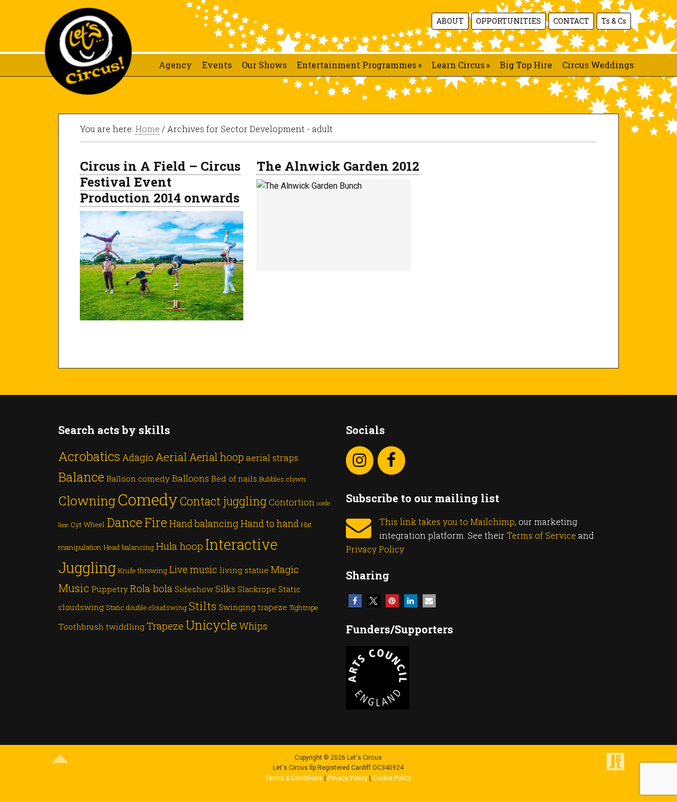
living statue (244, 570)
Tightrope (303, 607)
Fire (155, 522)
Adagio (137, 457)
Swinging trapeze (252, 607)
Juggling (87, 567)
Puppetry (110, 589)
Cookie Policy (391, 778)
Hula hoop (179, 545)
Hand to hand (270, 523)
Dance (124, 522)
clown (296, 479)
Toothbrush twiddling (101, 626)
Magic (285, 569)
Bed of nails (234, 478)
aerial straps (272, 457)
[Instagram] (359, 460)
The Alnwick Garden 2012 (338, 166)
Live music (193, 569)
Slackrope (256, 589)
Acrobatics (89, 456)
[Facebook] (391, 460)
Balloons (190, 478)
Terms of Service (541, 535)
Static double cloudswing (146, 607)
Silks (225, 588)
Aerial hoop (216, 457)
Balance (81, 476)
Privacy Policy (375, 549)
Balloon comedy (138, 478)
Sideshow (194, 589)
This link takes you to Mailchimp (447, 521)
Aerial (171, 456)
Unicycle (211, 624)
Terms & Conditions (294, 778)
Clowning (86, 500)
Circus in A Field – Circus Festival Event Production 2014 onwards (160, 182)
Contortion (292, 502)
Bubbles (271, 479)
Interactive (241, 544)
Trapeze (165, 625)
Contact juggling (223, 501)
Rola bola (151, 588)
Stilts (202, 605)
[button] (355, 600)
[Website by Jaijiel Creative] (615, 768)
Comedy (147, 499)
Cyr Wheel (87, 524)
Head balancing (129, 547)
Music (73, 588)
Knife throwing (142, 570)
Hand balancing (204, 523)
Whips (253, 626)
